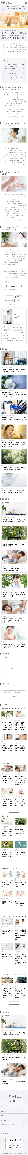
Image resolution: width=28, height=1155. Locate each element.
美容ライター (20, 300)
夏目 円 (18, 296)
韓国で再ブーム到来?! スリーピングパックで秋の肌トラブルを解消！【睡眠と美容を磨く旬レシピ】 (13, 419)
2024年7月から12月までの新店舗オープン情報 (7, 931)
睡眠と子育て (4, 661)
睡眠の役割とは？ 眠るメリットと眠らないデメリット (20, 884)
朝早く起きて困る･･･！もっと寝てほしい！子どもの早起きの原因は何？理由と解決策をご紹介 (14, 620)
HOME (2, 6)
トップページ (4, 1106)
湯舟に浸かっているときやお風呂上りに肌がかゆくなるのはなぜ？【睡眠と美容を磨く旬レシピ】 (14, 646)
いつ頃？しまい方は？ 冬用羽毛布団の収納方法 (7, 884)
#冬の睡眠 (21, 689)
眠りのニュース (5, 672)
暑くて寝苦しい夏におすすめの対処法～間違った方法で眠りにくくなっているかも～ (6, 833)
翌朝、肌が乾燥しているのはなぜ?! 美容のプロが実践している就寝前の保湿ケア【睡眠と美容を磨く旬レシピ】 (13, 444)
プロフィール (14, 286)
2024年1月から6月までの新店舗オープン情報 (7, 956)
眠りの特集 (4, 665)
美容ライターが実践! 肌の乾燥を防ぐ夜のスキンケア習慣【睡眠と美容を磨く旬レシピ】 (7, 749)
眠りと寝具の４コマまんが (7, 668)
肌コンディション (14, 304)
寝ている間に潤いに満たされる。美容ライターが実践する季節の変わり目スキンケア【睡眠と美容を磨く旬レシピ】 (14, 394)
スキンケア (10, 296)
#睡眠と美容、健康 (19, 692)
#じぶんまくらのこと (10, 689)
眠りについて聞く (5, 676)
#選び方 (14, 696)
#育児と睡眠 (7, 692)
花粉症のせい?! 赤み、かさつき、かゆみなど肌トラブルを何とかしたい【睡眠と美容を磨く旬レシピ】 (14, 594)
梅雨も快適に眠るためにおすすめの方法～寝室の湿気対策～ (20, 831)
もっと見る (14, 758)
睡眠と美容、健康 (9, 300)
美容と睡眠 (6, 6)
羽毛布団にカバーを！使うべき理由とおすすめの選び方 (20, 903)
